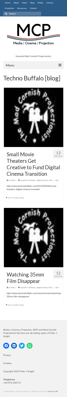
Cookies (7, 363)
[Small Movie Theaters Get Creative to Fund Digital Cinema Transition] (33, 117)
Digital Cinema (42, 180)
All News (32, 180)
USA (50, 180)
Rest (50, 287)
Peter (13, 180)
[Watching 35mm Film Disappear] (33, 237)
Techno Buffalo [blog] (16, 198)
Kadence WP (53, 391)
